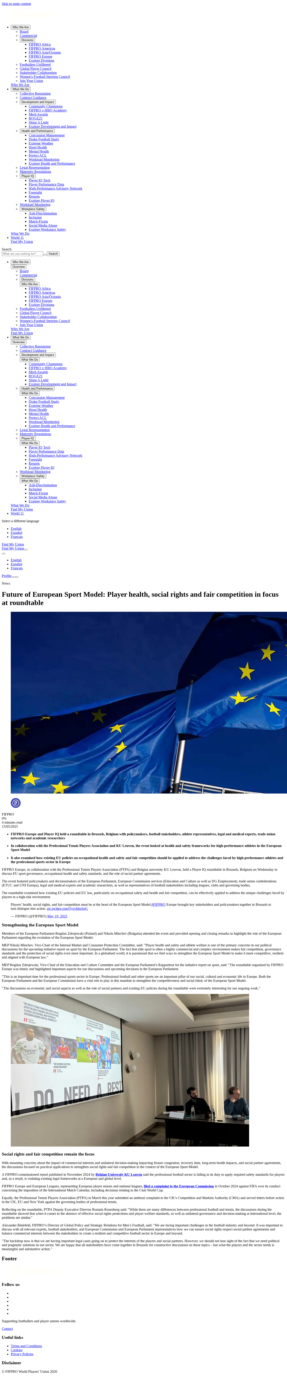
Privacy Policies (22, 1354)
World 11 (17, 237)
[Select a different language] (3, 553)
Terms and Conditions (26, 1346)
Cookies (16, 1350)
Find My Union (22, 241)
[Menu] (13, 577)
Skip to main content (16, 4)
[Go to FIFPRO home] (143, 15)
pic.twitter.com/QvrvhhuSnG (67, 908)
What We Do (21, 89)
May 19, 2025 (57, 916)
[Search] (26, 549)
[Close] (16, 577)
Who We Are (21, 27)
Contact (7, 1329)
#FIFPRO (158, 904)
